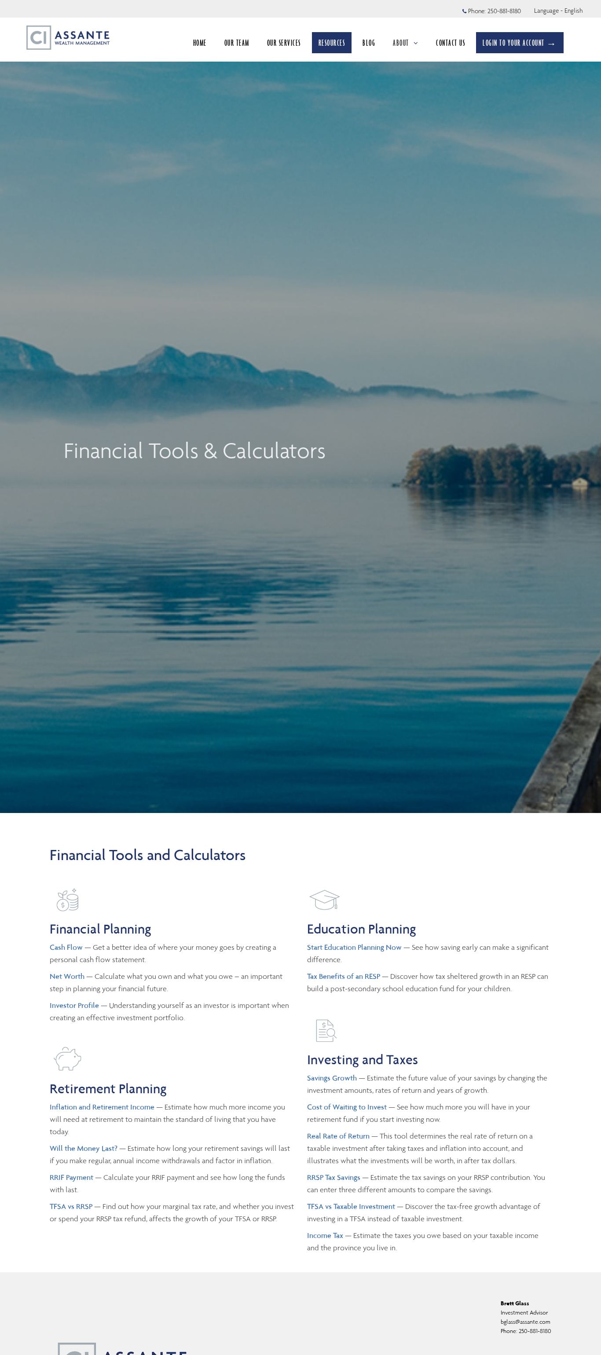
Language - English (558, 11)
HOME (200, 42)
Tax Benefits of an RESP (343, 976)
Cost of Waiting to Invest (347, 1107)
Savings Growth (332, 1078)
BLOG (369, 42)
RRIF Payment (71, 1177)
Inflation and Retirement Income (103, 1107)
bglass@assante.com (525, 1322)
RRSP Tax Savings (333, 1177)
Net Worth (68, 976)
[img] (300, 406)
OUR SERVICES (284, 42)
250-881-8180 (504, 11)
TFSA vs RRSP (72, 1206)
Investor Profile (75, 1005)
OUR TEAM (236, 42)
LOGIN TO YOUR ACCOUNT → (520, 42)
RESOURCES (332, 42)
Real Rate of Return (338, 1136)
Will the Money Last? (83, 1148)
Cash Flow (67, 947)
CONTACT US (450, 42)
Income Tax (325, 1235)
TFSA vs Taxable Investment (352, 1206)
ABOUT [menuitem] (401, 42)
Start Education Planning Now (354, 947)
